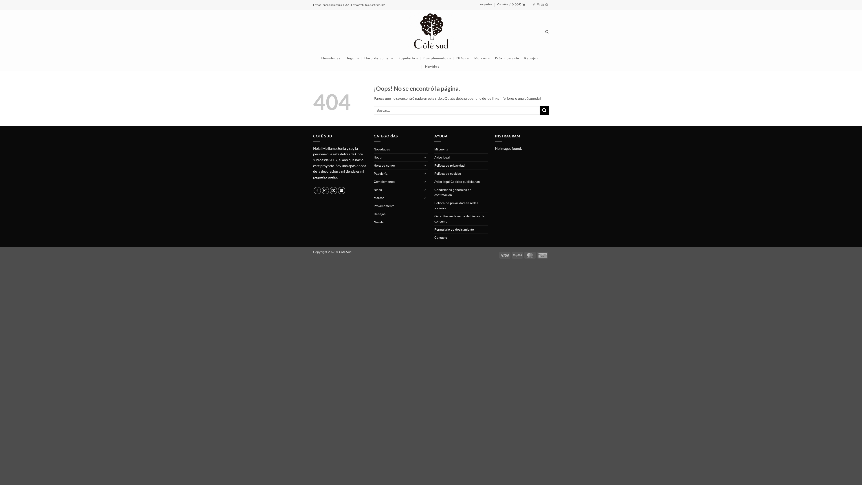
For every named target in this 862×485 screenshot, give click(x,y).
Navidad (432, 66)
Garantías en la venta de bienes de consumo (459, 218)
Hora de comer (377, 58)
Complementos (435, 58)
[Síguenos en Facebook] (533, 5)
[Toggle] (425, 157)
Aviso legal (442, 157)
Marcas (480, 58)
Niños (461, 58)
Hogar (350, 58)
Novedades (330, 58)
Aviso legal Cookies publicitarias (457, 181)
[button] (486, 4)
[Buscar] (547, 32)
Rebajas (531, 58)
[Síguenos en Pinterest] (546, 5)
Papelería (406, 58)
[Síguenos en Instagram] (538, 5)
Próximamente (507, 58)
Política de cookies (447, 173)
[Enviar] (544, 110)
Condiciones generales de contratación (452, 192)
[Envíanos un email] (542, 5)
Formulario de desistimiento (454, 229)
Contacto (440, 237)
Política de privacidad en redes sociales (456, 205)
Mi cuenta (441, 149)
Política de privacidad (449, 165)
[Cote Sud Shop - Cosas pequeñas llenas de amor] (431, 32)
